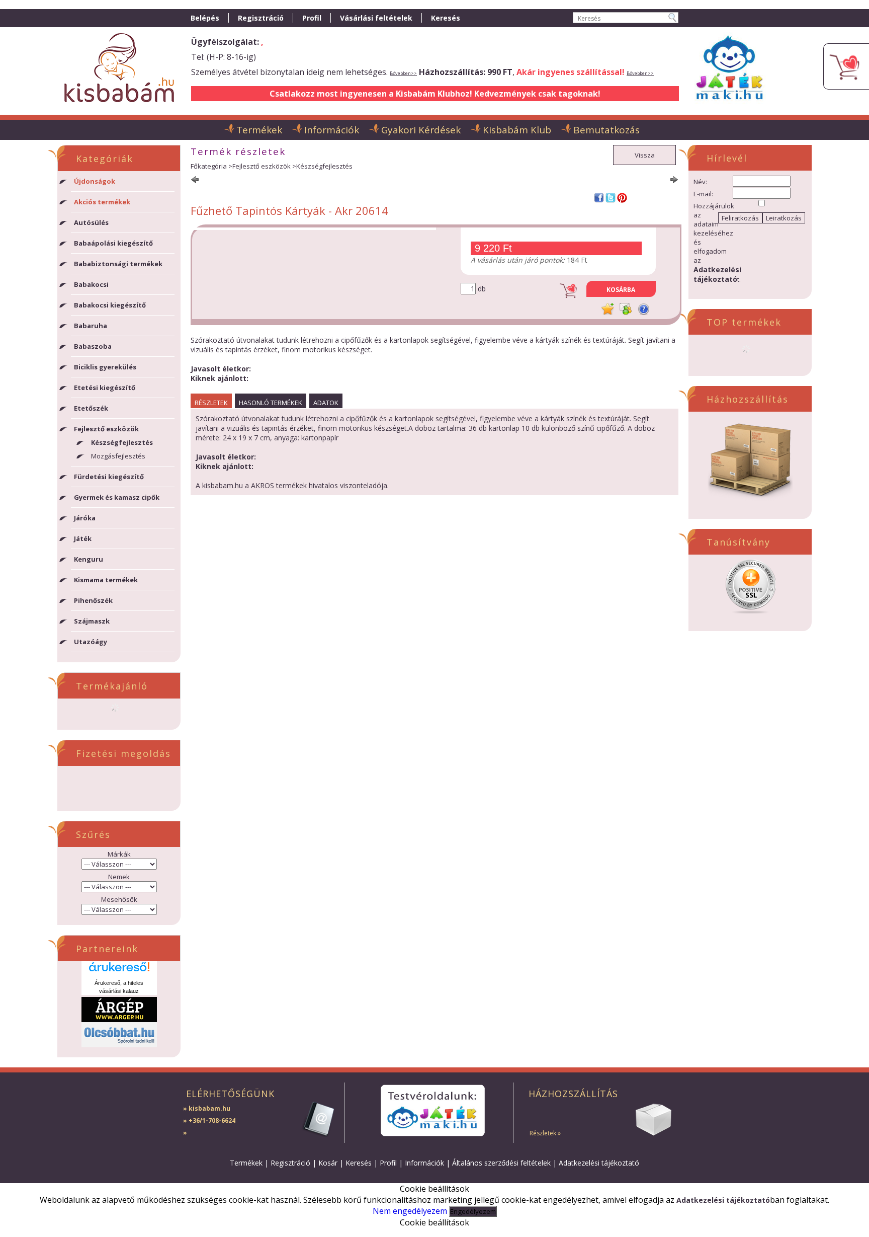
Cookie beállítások (434, 1222)
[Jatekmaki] (432, 1110)
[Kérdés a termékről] (644, 309)
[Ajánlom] (626, 309)
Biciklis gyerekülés (105, 366)
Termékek (246, 1163)
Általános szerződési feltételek (501, 1163)
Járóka (85, 517)
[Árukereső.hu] (119, 970)
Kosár (327, 1163)
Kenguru (88, 559)
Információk (424, 1163)
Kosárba (620, 289)
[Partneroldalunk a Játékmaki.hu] (729, 104)
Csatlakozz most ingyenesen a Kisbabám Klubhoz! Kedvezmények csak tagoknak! (435, 93)
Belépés (205, 18)
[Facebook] (599, 198)
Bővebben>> (403, 73)
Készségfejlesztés (122, 442)
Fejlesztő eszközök (261, 166)
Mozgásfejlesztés (118, 455)
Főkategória (209, 166)
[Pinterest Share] (622, 198)
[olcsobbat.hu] (119, 1044)
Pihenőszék (93, 600)
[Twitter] (610, 198)
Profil (388, 1163)
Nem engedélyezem (410, 1210)
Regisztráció (290, 1163)
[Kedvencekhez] (607, 309)
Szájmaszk (92, 621)
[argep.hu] (119, 1019)
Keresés (358, 1163)
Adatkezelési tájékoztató (599, 1163)
